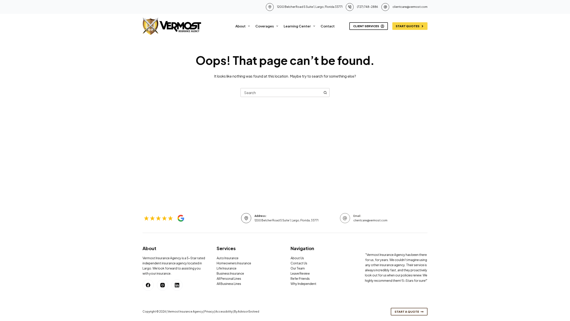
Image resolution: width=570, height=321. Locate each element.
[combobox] (281, 92)
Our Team (298, 268)
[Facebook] (148, 285)
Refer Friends (300, 278)
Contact (328, 26)
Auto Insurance (227, 258)
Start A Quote (407, 311)
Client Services (366, 26)
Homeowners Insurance (234, 263)
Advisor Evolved (248, 311)
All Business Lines (229, 284)
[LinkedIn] (177, 285)
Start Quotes (407, 26)
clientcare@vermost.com (410, 6)
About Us (297, 258)
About (240, 26)
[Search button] (325, 92)
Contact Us (299, 263)
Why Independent (303, 284)
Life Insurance (226, 268)
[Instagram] (162, 285)
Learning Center (297, 26)
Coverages (264, 26)
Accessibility (223, 311)
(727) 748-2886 (367, 6)
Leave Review (300, 273)
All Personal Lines (229, 278)
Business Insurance (230, 273)
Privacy (209, 311)
